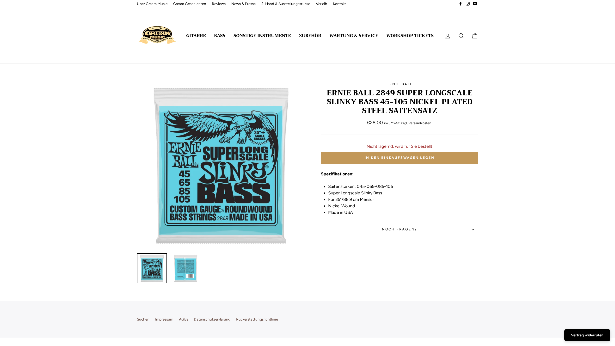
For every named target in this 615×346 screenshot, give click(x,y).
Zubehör (310, 35)
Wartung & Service (353, 35)
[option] (221, 166)
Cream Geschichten (189, 3)
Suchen (143, 319)
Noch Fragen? (399, 229)
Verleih (321, 3)
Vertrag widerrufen (587, 335)
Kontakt (339, 3)
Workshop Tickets (410, 35)
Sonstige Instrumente (262, 35)
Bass (219, 35)
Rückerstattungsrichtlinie (257, 319)
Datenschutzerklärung (212, 319)
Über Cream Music (152, 3)
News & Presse (243, 3)
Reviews (219, 3)
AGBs (183, 319)
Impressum (164, 319)
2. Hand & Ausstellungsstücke (285, 3)
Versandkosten (419, 123)
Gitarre (196, 35)
